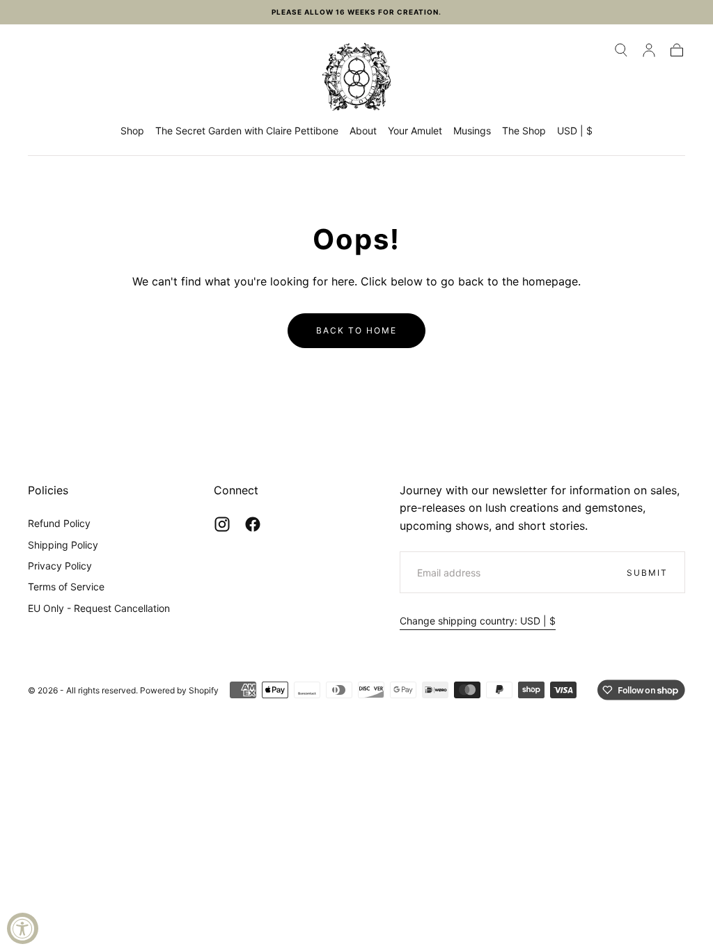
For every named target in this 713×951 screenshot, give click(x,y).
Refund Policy (59, 523)
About (363, 130)
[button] (621, 50)
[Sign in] (649, 50)
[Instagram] (222, 524)
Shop (132, 130)
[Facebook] (252, 524)
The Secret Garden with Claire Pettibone (246, 130)
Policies (48, 490)
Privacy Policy (60, 566)
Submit (647, 572)
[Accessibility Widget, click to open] (22, 928)
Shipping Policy (63, 545)
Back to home (356, 330)
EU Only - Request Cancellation (99, 608)
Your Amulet (415, 130)
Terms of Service (66, 586)
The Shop (524, 130)
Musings (472, 130)
